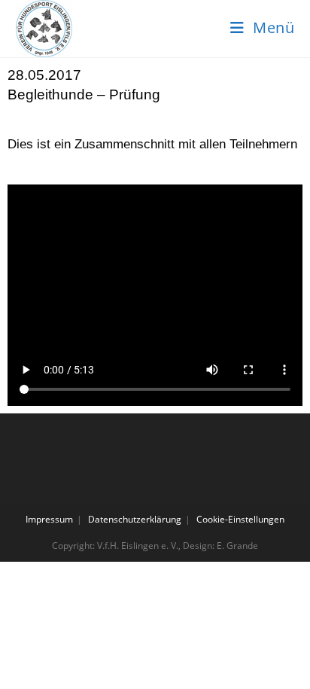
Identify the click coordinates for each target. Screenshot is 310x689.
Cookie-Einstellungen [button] (240, 519)
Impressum (49, 519)
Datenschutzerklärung (134, 519)
